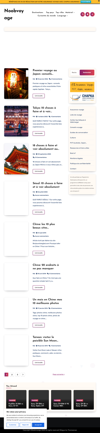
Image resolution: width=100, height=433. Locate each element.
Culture (73, 138)
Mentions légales (76, 158)
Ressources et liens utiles (79, 148)
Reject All (25, 425)
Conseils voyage (76, 127)
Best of (72, 153)
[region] (25, 419)
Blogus (62, 430)
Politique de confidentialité (80, 163)
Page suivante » (59, 374)
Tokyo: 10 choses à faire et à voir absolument (44, 111)
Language (62, 16)
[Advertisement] (50, 49)
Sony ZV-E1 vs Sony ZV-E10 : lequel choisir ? (82, 406)
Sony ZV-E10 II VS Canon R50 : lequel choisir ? (61, 406)
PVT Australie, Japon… (78, 143)
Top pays (49, 12)
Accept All (38, 425)
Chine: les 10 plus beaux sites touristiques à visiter (46, 228)
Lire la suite (38, 96)
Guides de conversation (79, 132)
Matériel (69, 12)
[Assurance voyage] (82, 91)
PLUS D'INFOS (85, 1)
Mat (34, 79)
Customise (12, 425)
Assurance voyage (77, 110)
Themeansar (72, 430)
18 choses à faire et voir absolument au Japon (45, 149)
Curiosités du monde (47, 16)
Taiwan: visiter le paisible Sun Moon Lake (45, 341)
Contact (73, 169)
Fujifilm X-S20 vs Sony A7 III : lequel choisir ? (16, 406)
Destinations (37, 12)
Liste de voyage (76, 115)
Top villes (60, 12)
